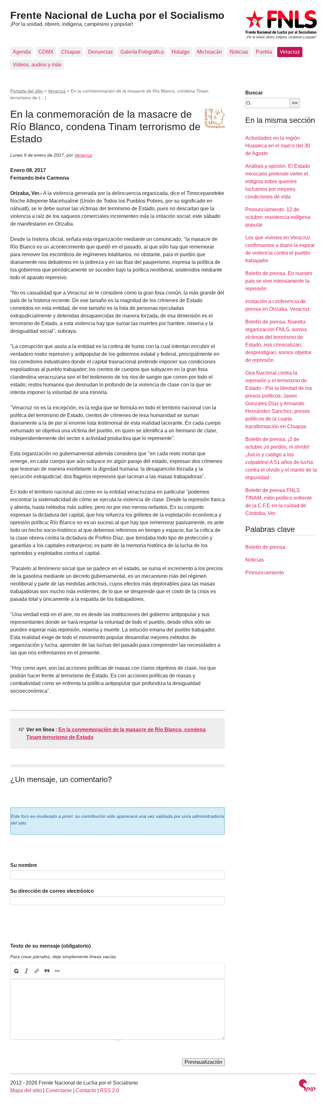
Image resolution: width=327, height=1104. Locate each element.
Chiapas (70, 52)
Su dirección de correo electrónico (52, 891)
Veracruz (290, 52)
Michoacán (209, 52)
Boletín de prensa (265, 547)
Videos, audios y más (37, 64)
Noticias (239, 52)
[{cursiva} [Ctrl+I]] (26, 971)
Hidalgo (180, 52)
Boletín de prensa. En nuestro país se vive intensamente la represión (278, 281)
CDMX (46, 52)
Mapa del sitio (26, 1090)
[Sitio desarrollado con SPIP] (307, 1086)
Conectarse (59, 1090)
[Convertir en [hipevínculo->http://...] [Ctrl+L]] (37, 971)
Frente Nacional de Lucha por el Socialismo (117, 15)
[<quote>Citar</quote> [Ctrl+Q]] (47, 971)
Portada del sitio (26, 90)
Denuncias (100, 52)
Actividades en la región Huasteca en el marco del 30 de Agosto (277, 145)
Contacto (86, 1090)
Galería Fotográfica (142, 52)
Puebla (264, 52)
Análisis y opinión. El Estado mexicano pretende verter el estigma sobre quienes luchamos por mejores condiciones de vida (277, 181)
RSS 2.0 (109, 1090)
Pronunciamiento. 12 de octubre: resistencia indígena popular (277, 217)
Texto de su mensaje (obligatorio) (50, 946)
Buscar (254, 92)
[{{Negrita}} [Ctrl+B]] (16, 971)
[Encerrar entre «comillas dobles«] (57, 971)
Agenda (22, 52)
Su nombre (23, 865)
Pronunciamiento (264, 572)
